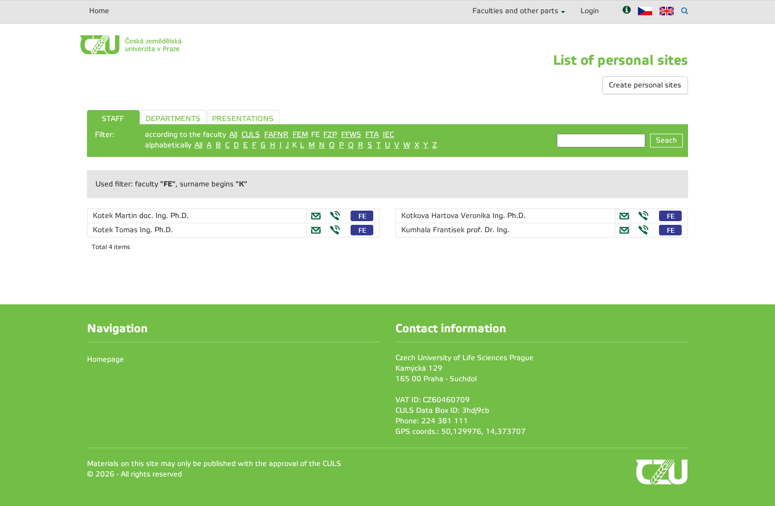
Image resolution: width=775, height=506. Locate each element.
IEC (388, 134)
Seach (666, 140)
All (233, 134)
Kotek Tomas (116, 230)
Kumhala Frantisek (434, 230)
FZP (330, 134)
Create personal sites (645, 85)
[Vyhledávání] (684, 11)
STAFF (113, 119)
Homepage (105, 359)
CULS (250, 134)
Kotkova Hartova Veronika (446, 216)
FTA (372, 134)
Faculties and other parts (515, 11)
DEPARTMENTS (173, 119)
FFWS (351, 134)
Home (99, 11)
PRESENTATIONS (243, 119)
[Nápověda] (627, 11)
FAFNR (276, 134)
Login (589, 11)
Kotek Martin (116, 216)
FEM (300, 134)
